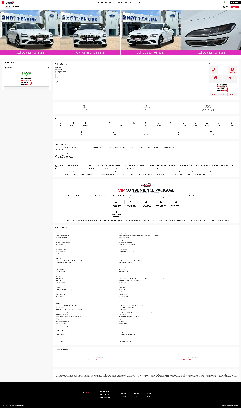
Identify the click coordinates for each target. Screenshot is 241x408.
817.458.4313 (236, 2)
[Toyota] (3, 2)
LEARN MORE (234, 7)
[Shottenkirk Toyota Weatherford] (10, 2)
